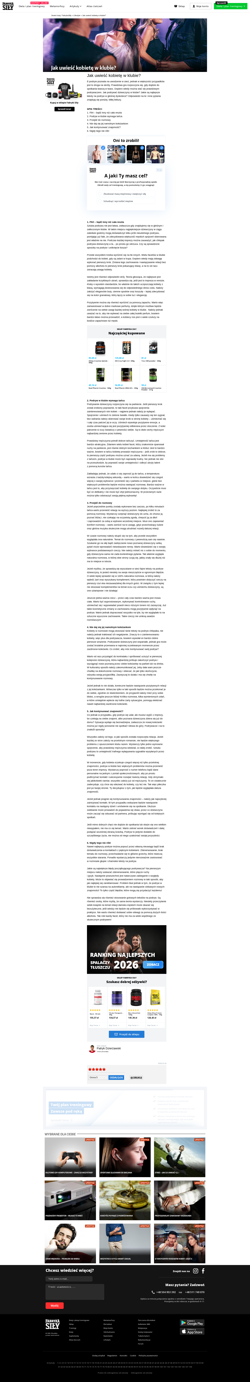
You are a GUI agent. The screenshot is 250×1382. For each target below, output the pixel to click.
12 (77, 1363)
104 (175, 1367)
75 (96, 1367)
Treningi (72, 1328)
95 (148, 1367)
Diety (71, 1332)
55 (189, 1363)
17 (90, 1363)
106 (183, 1367)
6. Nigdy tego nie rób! (98, 131)
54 (187, 1363)
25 (111, 1363)
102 (168, 1367)
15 (85, 1363)
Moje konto (108, 1328)
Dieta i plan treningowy (32, 6)
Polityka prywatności (148, 1355)
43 (158, 1363)
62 (62, 1367)
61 (59, 1367)
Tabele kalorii (144, 1336)
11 (75, 1363)
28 (119, 1363)
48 (171, 1363)
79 (106, 1367)
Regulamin (112, 1355)
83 (116, 1367)
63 (64, 1367)
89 (132, 1367)
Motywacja (142, 1328)
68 (77, 1367)
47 (168, 1363)
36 (140, 1363)
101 (164, 1367)
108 (190, 1367)
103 (172, 1367)
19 (96, 1363)
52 (181, 1363)
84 (119, 1367)
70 (83, 1367)
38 (145, 1363)
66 (72, 1367)
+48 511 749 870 (194, 1292)
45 (163, 1363)
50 (176, 1363)
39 (148, 1363)
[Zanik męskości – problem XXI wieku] (70, 1243)
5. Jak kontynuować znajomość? (104, 127)
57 (194, 1363)
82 (114, 1367)
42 (155, 1363)
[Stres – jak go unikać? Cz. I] (179, 1157)
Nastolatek (108, 1336)
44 (161, 1363)
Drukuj (137, 1077)
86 (124, 1367)
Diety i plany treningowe (79, 1320)
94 (145, 1367)
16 (88, 1363)
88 (129, 1367)
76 (98, 1367)
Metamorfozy (57, 6)
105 (179, 1367)
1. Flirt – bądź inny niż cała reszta (104, 112)
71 (85, 1367)
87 (127, 1367)
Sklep (71, 1324)
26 (114, 1363)
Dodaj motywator (145, 1332)
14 (83, 1363)
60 (202, 1363)
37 (142, 1363)
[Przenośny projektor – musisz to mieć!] (70, 1200)
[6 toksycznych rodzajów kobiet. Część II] (179, 1243)
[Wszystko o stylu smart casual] (125, 1243)
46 (166, 1363)
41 (153, 1363)
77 (101, 1367)
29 (122, 1363)
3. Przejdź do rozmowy (99, 120)
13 (80, 1363)
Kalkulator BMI (144, 1324)
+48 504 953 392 (166, 1292)
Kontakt (123, 1355)
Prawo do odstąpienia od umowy (113, 1373)
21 (101, 1363)
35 (137, 1363)
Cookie (133, 1355)
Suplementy (74, 1336)
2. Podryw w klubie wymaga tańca (104, 116)
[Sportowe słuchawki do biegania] (125, 1157)
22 (103, 1363)
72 (88, 1367)
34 (135, 1363)
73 (90, 1367)
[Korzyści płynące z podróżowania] (125, 1200)
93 (142, 1367)
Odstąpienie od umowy (141, 1373)
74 (93, 1367)
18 (93, 1363)
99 (158, 1367)
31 (127, 1363)
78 (103, 1367)
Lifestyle (107, 1340)
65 (69, 1367)
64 (67, 1367)
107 (186, 1367)
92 (140, 1367)
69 (80, 1367)
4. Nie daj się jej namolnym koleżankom (107, 123)
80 (109, 1367)
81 (111, 1367)
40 (150, 1363)
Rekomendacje (144, 1340)
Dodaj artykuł (98, 1355)
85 (122, 1367)
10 (72, 1363)
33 (132, 1363)
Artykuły (75, 6)
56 (192, 1363)
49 (174, 1363)
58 (197, 1363)
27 (116, 1363)
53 (184, 1363)
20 (98, 1363)
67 (75, 1367)
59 (200, 1363)
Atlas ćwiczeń (94, 6)
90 (135, 1367)
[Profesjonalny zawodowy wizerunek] (179, 1200)
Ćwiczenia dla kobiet (146, 1320)
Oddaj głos (116, 1077)
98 (155, 1367)
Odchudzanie (109, 1332)
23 (106, 1363)
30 (124, 1363)
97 (153, 1367)
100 (161, 1367)
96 (150, 1367)
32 (129, 1363)
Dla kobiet (108, 1324)
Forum (140, 1344)
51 (179, 1363)
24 (109, 1363)
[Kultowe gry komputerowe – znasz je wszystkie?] (70, 1157)
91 (137, 1367)
